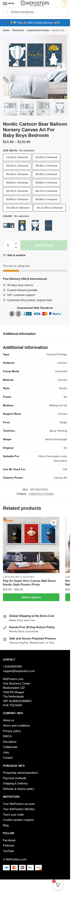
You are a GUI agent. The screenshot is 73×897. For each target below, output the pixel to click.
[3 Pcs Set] (9, 225)
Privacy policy (12, 731)
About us (8, 720)
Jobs (6, 752)
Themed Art (18, 30)
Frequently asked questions (20, 772)
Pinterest (8, 845)
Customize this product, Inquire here (29, 300)
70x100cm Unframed (17, 207)
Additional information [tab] (19, 333)
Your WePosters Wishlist (18, 809)
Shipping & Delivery (15, 783)
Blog (6, 825)
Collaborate (10, 747)
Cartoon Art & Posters (38, 30)
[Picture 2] (35, 225)
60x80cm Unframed (17, 199)
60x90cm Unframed (46, 199)
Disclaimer (10, 741)
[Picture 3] (48, 225)
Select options (31, 597)
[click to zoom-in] (35, 67)
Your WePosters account (19, 803)
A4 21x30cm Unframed (49, 207)
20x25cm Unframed (17, 165)
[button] (16, 243)
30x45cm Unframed (46, 174)
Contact (8, 757)
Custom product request (18, 819)
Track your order (13, 814)
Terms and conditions (16, 725)
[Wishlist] (53, 523)
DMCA (7, 736)
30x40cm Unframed (17, 174)
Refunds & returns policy (18, 788)
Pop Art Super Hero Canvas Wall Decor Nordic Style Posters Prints (29, 582)
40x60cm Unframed (46, 182)
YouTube (8, 851)
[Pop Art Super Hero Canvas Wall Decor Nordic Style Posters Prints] (31, 545)
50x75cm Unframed (46, 191)
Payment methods (14, 778)
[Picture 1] (22, 225)
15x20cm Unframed (46, 157)
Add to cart (44, 245)
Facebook (9, 840)
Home (6, 30)
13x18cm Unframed (17, 157)
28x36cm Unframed (46, 165)
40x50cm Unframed (17, 182)
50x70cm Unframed (17, 191)
